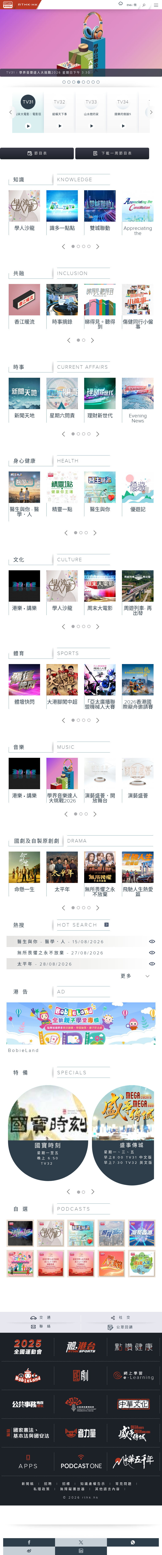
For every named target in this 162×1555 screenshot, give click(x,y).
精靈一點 (62, 510)
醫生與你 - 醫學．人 (24, 512)
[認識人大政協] (111, 1264)
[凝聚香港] (142, 1233)
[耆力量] (80, 1433)
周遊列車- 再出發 (138, 610)
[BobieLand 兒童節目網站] (28, 1376)
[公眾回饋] (110, 1327)
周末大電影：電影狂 (28, 114)
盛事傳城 (132, 1145)
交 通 (45, 1318)
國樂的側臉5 (123, 114)
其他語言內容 (108, 1489)
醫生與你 (100, 510)
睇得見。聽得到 (100, 324)
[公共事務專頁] (28, 1404)
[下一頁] (151, 112)
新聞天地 (24, 416)
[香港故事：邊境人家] (142, 1264)
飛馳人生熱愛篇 (138, 892)
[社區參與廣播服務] (80, 1404)
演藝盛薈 (138, 796)
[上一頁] (10, 112)
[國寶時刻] (48, 1113)
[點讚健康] (133, 1347)
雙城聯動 (100, 228)
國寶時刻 (48, 1145)
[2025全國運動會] (28, 1347)
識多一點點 (62, 228)
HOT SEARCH (77, 925)
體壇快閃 (24, 702)
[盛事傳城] (133, 1433)
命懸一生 (24, 890)
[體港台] (80, 1347)
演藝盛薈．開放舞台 (100, 798)
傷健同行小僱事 (138, 324)
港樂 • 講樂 (24, 608)
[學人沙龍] (50, 1233)
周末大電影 (100, 608)
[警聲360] (111, 1233)
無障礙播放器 (73, 1489)
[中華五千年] (133, 1462)
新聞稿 (29, 1484)
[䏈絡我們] (33, 1326)
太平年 (62, 890)
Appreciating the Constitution (138, 233)
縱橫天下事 (59, 114)
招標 (67, 1484)
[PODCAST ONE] (80, 1462)
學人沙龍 (24, 228)
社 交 (125, 1318)
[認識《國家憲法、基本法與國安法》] (28, 1433)
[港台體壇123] (20, 1233)
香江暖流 (24, 322)
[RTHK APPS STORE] (28, 1462)
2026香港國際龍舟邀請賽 (138, 704)
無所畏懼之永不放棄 (100, 892)
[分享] (113, 1317)
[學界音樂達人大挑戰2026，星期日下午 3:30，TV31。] (81, 43)
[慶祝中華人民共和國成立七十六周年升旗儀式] (81, 1264)
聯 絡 (45, 1327)
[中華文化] (133, 1404)
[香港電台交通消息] (33, 1317)
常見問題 (124, 1484)
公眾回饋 (124, 1327)
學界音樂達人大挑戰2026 (62, 798)
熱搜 (19, 925)
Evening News (138, 418)
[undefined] (121, 3)
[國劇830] (80, 1376)
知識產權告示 (94, 1484)
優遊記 (138, 510)
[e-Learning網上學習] (133, 1376)
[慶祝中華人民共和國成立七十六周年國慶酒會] (50, 1264)
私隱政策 (43, 1489)
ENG (129, 5)
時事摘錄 (62, 322)
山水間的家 (91, 114)
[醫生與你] (81, 1233)
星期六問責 (62, 416)
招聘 (49, 1484)
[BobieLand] (81, 1029)
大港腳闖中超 (62, 702)
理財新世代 (100, 416)
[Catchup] (106, 925)
